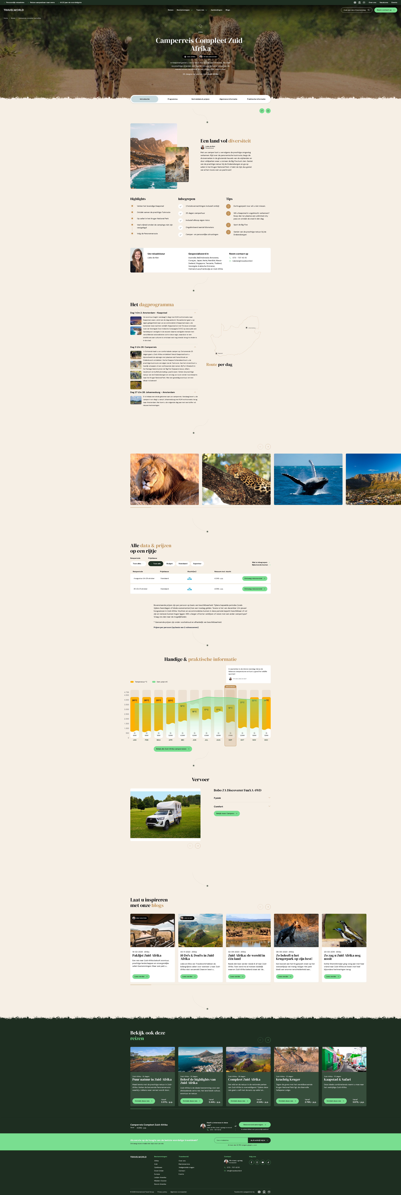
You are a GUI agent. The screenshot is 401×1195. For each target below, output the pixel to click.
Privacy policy (162, 1192)
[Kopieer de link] (261, 110)
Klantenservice (184, 1164)
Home (6, 18)
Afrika (156, 1161)
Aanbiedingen (216, 10)
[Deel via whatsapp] (268, 110)
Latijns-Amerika (160, 1177)
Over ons (372, 2)
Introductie (145, 99)
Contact (182, 1171)
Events (394, 2)
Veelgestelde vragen (186, 1167)
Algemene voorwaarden (178, 1192)
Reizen (170, 10)
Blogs (228, 10)
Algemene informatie (228, 99)
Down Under (159, 1171)
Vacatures (384, 2)
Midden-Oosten (160, 1181)
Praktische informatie (256, 99)
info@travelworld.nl (234, 1171)
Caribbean (158, 1167)
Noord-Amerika (160, 1184)
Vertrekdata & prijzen (200, 99)
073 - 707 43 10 (239, 257)
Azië (155, 1164)
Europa (157, 1174)
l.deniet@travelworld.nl (242, 261)
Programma (172, 99)
